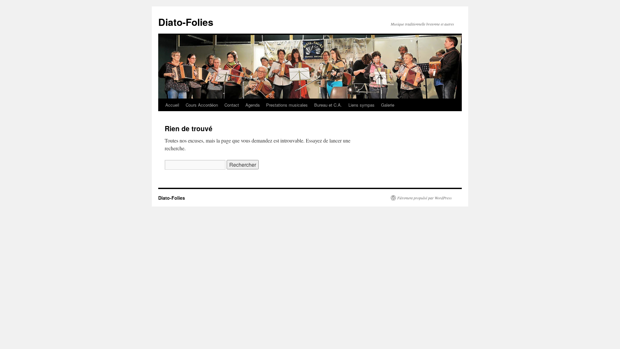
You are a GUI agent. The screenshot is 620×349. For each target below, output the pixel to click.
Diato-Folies (185, 22)
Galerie (387, 105)
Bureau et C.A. (328, 105)
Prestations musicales (287, 105)
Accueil (172, 105)
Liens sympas (361, 105)
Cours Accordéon (202, 105)
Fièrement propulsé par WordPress (424, 197)
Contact (231, 105)
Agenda (252, 105)
